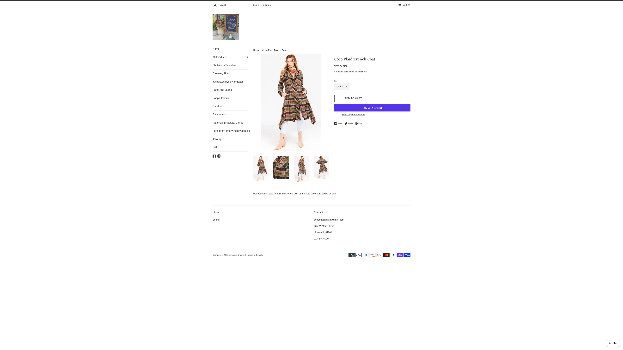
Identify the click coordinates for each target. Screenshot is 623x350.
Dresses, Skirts (221, 73)
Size (336, 81)
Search (216, 219)
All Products (230, 57)
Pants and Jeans (222, 89)
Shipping (338, 71)
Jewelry (217, 139)
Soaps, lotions (221, 98)
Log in (256, 5)
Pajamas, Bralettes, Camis (228, 122)
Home (216, 48)
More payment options (353, 114)
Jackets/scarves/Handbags (228, 81)
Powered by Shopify (254, 255)
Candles (217, 106)
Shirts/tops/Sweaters (224, 65)
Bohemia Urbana (236, 255)
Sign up (267, 5)
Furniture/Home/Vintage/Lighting (230, 130)
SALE (216, 147)
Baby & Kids (220, 114)
